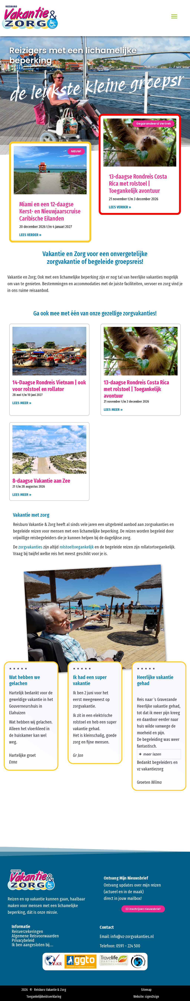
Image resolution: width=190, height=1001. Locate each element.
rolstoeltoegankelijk (77, 547)
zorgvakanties (30, 547)
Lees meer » (21, 403)
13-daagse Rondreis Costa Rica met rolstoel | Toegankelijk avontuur (138, 183)
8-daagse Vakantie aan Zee (41, 480)
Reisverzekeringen (27, 931)
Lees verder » (30, 235)
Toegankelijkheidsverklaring (43, 997)
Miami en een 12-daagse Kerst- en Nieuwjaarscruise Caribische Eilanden (50, 211)
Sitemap (146, 990)
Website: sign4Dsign (146, 997)
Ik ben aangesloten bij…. (32, 945)
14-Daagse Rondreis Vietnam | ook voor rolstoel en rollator (49, 385)
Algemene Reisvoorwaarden (35, 936)
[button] (174, 16)
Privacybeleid (23, 940)
